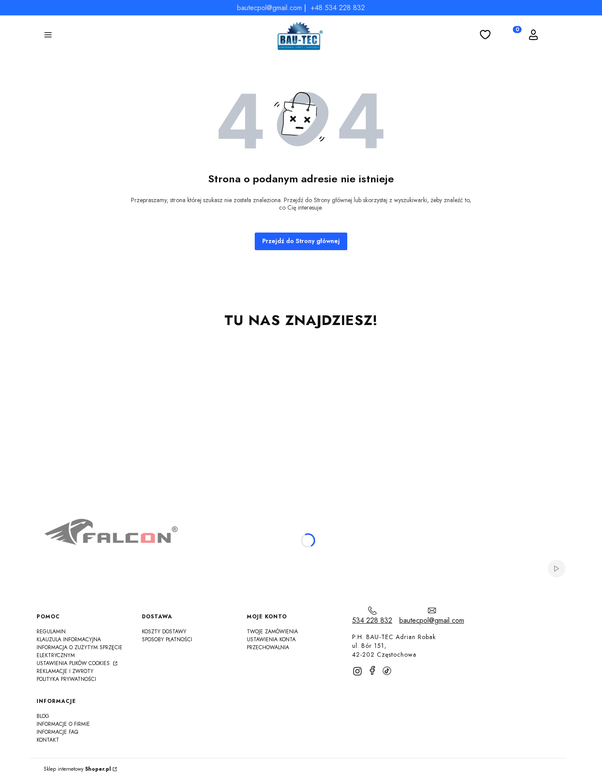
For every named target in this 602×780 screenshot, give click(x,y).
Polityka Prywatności (66, 679)
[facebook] (372, 670)
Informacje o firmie (63, 724)
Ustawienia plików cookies (74, 663)
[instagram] (357, 671)
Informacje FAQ (57, 732)
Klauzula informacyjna (69, 639)
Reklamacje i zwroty (65, 671)
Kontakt (48, 740)
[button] (48, 36)
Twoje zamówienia (272, 632)
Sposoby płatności (167, 639)
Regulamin (51, 632)
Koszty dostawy (164, 632)
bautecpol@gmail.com (269, 8)
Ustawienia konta (271, 639)
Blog (43, 716)
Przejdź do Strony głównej (301, 241)
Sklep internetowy (77, 769)
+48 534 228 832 (338, 8)
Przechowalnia (268, 647)
